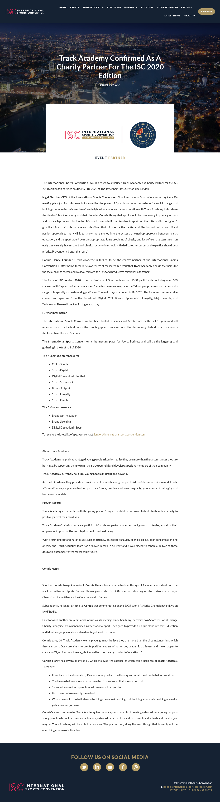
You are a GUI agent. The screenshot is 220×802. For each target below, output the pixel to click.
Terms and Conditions (200, 789)
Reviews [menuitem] (186, 7)
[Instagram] (136, 767)
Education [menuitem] (114, 7)
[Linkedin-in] (97, 767)
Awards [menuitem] (129, 7)
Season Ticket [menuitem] (91, 7)
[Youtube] (110, 767)
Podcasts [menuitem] (147, 7)
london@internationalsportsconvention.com (119, 434)
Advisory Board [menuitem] (167, 7)
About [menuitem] (188, 15)
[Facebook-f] (123, 767)
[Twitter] (84, 767)
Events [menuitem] (74, 7)
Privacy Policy (178, 789)
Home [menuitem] (63, 7)
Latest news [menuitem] (172, 15)
